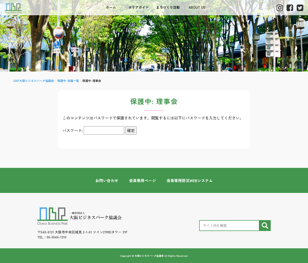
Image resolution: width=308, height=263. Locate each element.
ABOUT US (197, 7)
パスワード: (73, 130)
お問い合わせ (106, 180)
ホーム (111, 7)
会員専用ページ (142, 180)
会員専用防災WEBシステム (190, 180)
